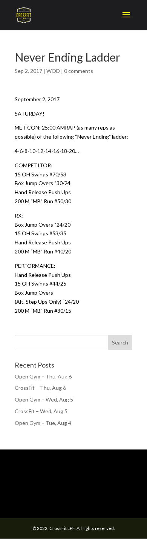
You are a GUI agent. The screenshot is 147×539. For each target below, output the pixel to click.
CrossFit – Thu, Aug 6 (40, 388)
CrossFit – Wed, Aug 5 (41, 411)
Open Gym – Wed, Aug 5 (44, 399)
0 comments (78, 71)
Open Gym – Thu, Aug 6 (43, 376)
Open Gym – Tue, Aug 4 (43, 423)
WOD (53, 71)
